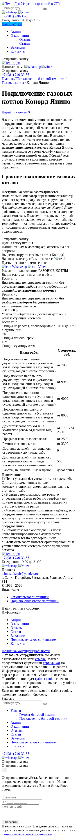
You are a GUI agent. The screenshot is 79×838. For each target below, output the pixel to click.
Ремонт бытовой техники (30, 597)
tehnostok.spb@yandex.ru (20, 573)
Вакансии (18, 47)
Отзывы (25, 39)
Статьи (24, 43)
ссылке (40, 659)
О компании (20, 35)
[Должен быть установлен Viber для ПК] (23, 12)
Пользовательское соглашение (33, 639)
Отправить (11, 822)
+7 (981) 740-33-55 (15, 16)
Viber (41, 266)
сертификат (51, 663)
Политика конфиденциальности (26, 651)
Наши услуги (12, 24)
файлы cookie (45, 679)
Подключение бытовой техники (35, 601)
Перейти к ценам (16, 112)
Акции (16, 31)
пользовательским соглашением (28, 834)
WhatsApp (19, 266)
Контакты (18, 51)
